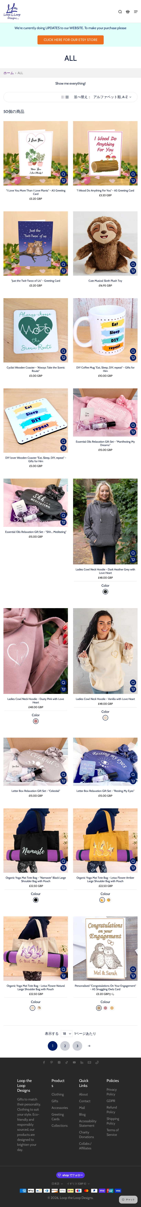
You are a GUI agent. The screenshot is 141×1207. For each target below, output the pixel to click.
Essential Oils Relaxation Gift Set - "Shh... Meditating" (35, 532)
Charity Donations (86, 1134)
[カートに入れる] (63, 181)
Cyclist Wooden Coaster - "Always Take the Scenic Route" (36, 369)
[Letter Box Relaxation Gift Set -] (35, 762)
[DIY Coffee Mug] (105, 330)
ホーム (8, 73)
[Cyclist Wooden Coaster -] (35, 330)
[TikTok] (66, 1062)
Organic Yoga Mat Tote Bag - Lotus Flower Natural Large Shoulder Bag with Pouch (36, 987)
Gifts (55, 1101)
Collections (60, 1125)
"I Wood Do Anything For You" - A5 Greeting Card (105, 190)
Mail (82, 1108)
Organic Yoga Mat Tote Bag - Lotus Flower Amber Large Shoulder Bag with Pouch (105, 879)
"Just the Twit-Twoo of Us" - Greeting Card (35, 280)
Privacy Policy (112, 1091)
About (83, 1094)
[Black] (35, 900)
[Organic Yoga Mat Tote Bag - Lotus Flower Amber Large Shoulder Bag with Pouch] (105, 840)
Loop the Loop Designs (76, 1198)
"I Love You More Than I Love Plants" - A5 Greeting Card (35, 192)
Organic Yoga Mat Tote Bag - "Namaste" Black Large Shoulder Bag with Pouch (36, 879)
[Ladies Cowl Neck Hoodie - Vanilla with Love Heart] (105, 651)
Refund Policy (112, 1109)
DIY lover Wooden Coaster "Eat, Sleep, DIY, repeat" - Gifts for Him (35, 459)
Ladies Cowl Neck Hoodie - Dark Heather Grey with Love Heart (105, 571)
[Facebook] (44, 1062)
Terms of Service (113, 1132)
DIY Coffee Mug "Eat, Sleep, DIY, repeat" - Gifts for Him (105, 369)
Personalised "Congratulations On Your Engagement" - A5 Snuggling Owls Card (105, 987)
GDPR (111, 1101)
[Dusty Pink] (35, 721)
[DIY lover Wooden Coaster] (35, 420)
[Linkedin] (82, 1062)
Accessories (60, 1108)
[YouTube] (74, 1062)
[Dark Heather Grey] (105, 591)
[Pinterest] (51, 1062)
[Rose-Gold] (98, 1008)
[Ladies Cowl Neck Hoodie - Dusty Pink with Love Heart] (35, 651)
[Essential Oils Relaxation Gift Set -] (105, 412)
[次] (89, 1046)
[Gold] (112, 1008)
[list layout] (63, 97)
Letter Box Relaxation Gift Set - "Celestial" (36, 791)
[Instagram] (59, 1062)
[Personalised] (105, 948)
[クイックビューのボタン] (63, 174)
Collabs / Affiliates (85, 1145)
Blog (82, 1114)
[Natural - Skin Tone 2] (39, 1008)
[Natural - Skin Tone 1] (32, 1008)
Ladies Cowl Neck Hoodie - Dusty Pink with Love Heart (35, 700)
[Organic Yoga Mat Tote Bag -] (35, 840)
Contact (84, 1101)
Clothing (58, 1094)
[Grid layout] (67, 97)
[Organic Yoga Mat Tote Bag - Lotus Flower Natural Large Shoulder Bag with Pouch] (35, 948)
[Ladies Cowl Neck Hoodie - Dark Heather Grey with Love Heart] (105, 521)
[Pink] (105, 1008)
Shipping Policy (113, 1121)
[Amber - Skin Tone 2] (108, 900)
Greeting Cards (58, 1116)
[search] (120, 11)
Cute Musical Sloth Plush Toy (105, 280)
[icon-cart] (127, 11)
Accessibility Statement (87, 1123)
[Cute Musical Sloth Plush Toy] (105, 243)
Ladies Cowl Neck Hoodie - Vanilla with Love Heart (105, 699)
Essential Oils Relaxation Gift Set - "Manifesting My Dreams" (105, 443)
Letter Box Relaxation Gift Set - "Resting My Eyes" (105, 791)
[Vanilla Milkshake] (105, 717)
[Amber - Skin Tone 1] (102, 900)
